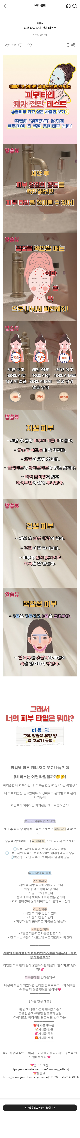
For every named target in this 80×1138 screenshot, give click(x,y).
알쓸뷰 (40, 23)
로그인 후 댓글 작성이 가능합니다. (40, 1107)
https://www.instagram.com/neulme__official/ (40, 1069)
